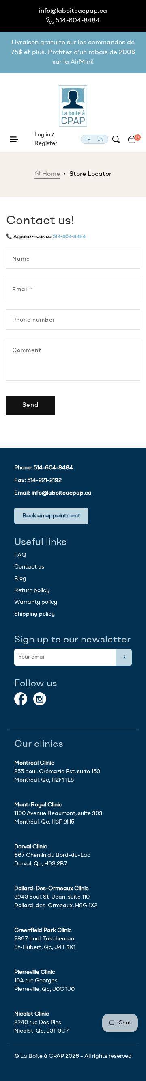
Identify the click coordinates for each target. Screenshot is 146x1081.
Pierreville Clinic (34, 972)
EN (100, 139)
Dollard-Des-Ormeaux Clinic (51, 888)
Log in (42, 135)
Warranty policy (35, 602)
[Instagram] (39, 698)
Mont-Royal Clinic (38, 805)
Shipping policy (34, 614)
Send (30, 405)
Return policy (31, 590)
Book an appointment (51, 516)
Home (50, 174)
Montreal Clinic (34, 763)
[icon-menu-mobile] (14, 139)
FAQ (20, 555)
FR (88, 139)
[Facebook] (20, 698)
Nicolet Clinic (31, 1014)
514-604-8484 (78, 20)
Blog (20, 579)
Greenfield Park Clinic (43, 930)
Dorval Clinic (30, 847)
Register (45, 143)
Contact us (29, 567)
